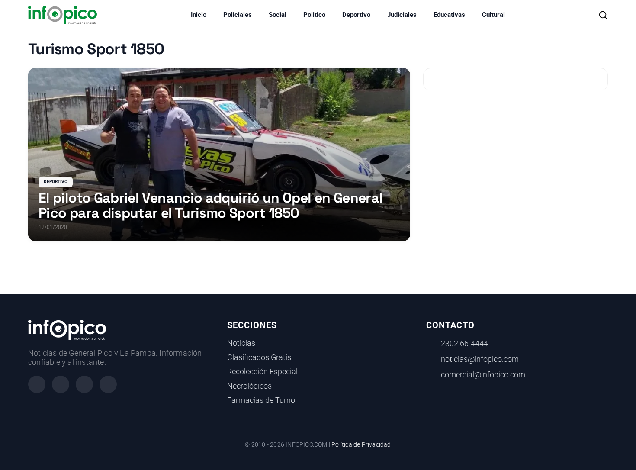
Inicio (198, 15)
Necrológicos (249, 386)
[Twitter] (84, 384)
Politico (314, 15)
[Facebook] (36, 384)
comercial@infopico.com (483, 374)
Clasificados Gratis (259, 357)
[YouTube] (108, 384)
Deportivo (356, 15)
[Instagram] (60, 384)
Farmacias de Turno (261, 400)
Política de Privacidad (361, 444)
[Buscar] (603, 15)
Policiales (237, 15)
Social (277, 15)
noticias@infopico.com (480, 359)
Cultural (493, 15)
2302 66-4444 (464, 343)
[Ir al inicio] (62, 15)
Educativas (449, 15)
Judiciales (402, 15)
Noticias (241, 343)
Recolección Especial (262, 371)
